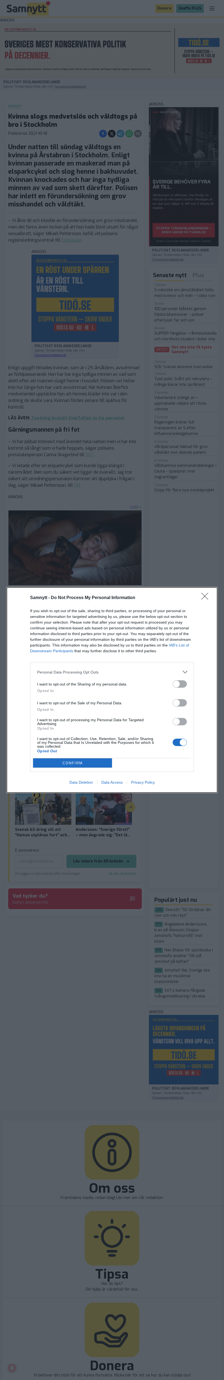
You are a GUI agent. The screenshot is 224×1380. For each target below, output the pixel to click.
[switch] (180, 684)
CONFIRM (73, 763)
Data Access (112, 782)
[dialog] (112, 690)
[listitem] (112, 672)
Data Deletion (81, 782)
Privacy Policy (143, 782)
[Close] (206, 598)
